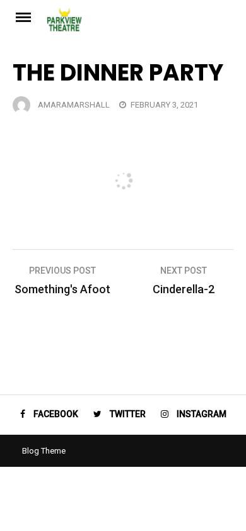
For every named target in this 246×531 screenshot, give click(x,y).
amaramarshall (74, 104)
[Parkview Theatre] (140, 23)
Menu (29, 16)
